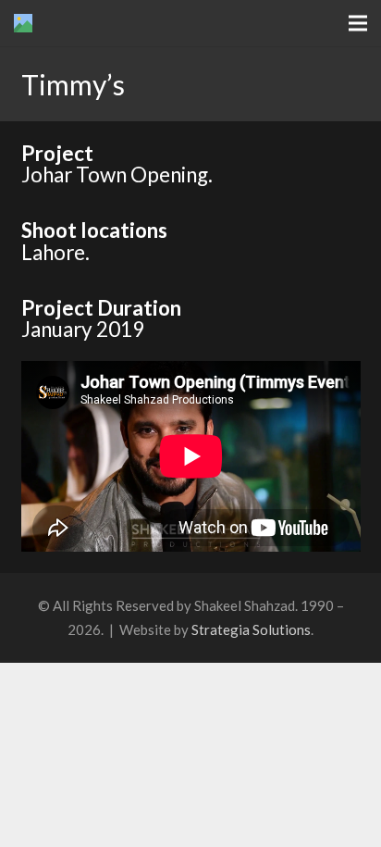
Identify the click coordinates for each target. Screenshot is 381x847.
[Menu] (358, 23)
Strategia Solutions (251, 629)
